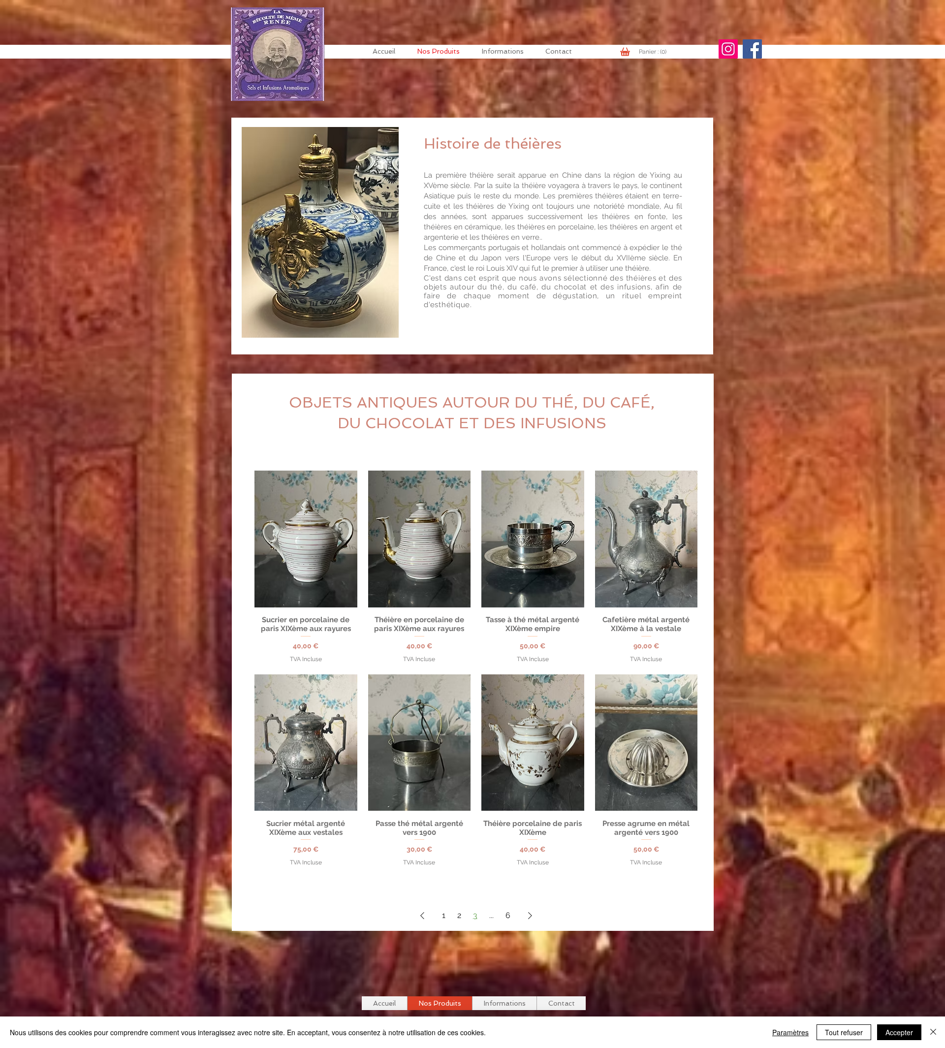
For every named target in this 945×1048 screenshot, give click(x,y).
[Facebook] (752, 49)
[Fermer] (933, 1032)
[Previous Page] (422, 915)
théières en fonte (634, 216)
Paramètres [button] (790, 1032)
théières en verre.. (511, 237)
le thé (672, 247)
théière (482, 175)
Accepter (899, 1032)
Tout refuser (844, 1032)
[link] (654, 51)
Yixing (518, 206)
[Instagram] (728, 49)
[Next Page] (530, 915)
